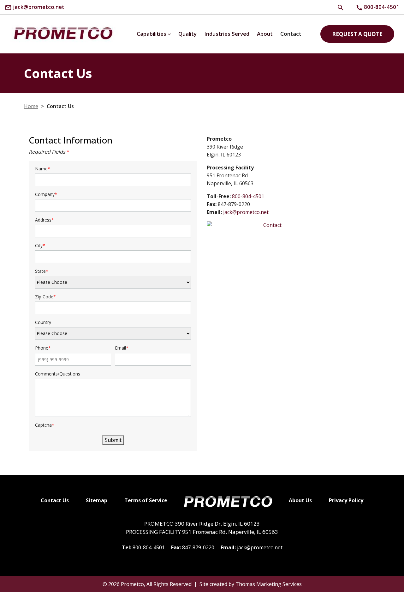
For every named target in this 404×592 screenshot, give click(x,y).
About (265, 33)
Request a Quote (357, 34)
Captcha (44, 425)
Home (31, 106)
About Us (300, 500)
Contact (290, 33)
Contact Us (55, 500)
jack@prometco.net (246, 212)
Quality (187, 33)
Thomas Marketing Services (268, 584)
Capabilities (151, 33)
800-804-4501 (248, 196)
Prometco (132, 584)
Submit (113, 439)
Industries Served (226, 33)
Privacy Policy (346, 500)
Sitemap (96, 500)
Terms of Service (145, 500)
